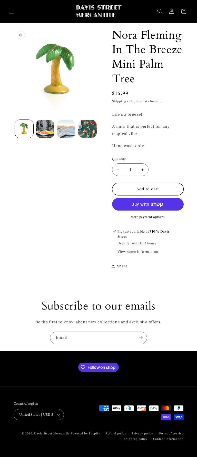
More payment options (148, 217)
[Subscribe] (141, 338)
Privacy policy (142, 433)
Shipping (119, 101)
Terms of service (171, 433)
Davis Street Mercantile (52, 433)
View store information (138, 251)
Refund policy (116, 433)
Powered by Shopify (85, 433)
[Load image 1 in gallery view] (24, 129)
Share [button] (122, 266)
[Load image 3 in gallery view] (66, 129)
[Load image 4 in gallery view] (87, 129)
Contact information (168, 439)
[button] (11, 11)
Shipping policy (135, 439)
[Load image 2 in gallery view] (45, 129)
